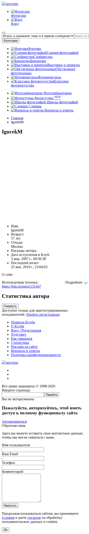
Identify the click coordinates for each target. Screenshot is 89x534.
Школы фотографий (62, 102)
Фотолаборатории (57, 93)
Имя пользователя (16, 445)
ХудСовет (18, 334)
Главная (17, 118)
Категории (11, 40)
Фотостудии (47, 98)
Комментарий (12, 471)
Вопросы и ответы (58, 110)
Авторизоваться (14, 421)
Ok (6, 530)
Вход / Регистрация (26, 330)
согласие (34, 517)
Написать (10, 505)
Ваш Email (10, 454)
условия (8, 517)
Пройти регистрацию (43, 314)
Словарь (35, 106)
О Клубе (17, 326)
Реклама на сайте (24, 347)
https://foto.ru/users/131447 (21, 286)
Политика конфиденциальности (36, 355)
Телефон (8, 463)
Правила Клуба (23, 322)
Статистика (20, 343)
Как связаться (21, 338)
